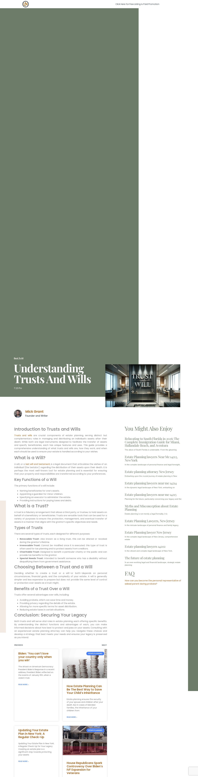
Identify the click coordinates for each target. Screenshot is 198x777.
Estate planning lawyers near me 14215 (150, 494)
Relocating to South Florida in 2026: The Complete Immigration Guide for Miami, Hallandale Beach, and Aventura (152, 441)
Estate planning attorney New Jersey (149, 471)
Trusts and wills (23, 435)
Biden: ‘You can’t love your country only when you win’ (35, 657)
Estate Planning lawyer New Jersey (148, 532)
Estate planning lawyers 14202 (145, 546)
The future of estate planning (144, 558)
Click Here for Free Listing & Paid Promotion (137, 4)
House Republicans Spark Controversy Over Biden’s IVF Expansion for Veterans (85, 768)
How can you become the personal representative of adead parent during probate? (153, 582)
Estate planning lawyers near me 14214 (151, 483)
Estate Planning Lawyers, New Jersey (150, 521)
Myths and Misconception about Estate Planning (151, 507)
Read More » (23, 684)
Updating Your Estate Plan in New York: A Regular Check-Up (33, 733)
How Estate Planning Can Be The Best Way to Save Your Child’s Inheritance (84, 689)
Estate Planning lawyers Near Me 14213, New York (151, 458)
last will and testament (37, 464)
